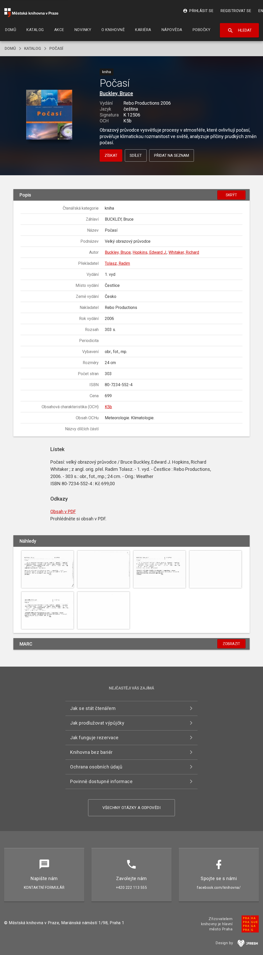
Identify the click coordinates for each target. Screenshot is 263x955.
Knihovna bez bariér (91, 752)
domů (10, 48)
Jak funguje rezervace (94, 737)
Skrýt (231, 195)
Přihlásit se (198, 10)
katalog (32, 48)
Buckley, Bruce (116, 93)
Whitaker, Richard (183, 252)
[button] (49, 115)
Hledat (239, 30)
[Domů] (31, 12)
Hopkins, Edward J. (150, 252)
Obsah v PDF (63, 511)
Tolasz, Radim (117, 263)
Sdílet (136, 155)
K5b (108, 406)
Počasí (56, 48)
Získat (111, 155)
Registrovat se (236, 11)
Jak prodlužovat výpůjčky (97, 723)
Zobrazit (231, 644)
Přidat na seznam (171, 155)
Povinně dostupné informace (101, 781)
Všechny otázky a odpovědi (131, 807)
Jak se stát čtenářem (93, 708)
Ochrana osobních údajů (96, 766)
